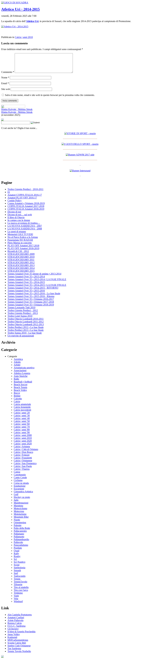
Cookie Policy (15, 200)
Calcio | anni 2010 (24, 37)
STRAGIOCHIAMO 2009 (21, 254)
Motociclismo (20, 508)
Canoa (17, 471)
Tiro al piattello (21, 587)
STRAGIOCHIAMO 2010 (21, 256)
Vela (16, 598)
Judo (16, 500)
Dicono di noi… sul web (20, 214)
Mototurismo (20, 514)
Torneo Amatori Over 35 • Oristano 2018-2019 (31, 304)
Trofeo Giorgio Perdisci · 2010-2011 (25, 189)
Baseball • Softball (23, 381)
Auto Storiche (21, 376)
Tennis (17, 578)
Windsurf (18, 601)
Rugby (17, 556)
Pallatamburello (21, 539)
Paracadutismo (21, 545)
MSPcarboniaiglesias (18, 640)
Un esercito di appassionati (21, 335)
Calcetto (18, 398)
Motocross (19, 511)
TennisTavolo (20, 581)
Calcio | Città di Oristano (26, 449)
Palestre (17, 525)
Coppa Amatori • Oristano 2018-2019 (26, 203)
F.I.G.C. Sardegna (16, 626)
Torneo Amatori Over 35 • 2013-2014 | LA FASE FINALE (37, 279)
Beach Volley (20, 390)
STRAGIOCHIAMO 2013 (21, 265)
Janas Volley (14, 634)
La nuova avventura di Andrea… (24, 223)
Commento (7, 72)
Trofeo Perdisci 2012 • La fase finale (26, 327)
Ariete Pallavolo (15, 620)
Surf (16, 573)
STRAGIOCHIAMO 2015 (21, 271)
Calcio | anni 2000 (23, 435)
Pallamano (19, 533)
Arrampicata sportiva (24, 367)
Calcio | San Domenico (25, 463)
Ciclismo (18, 480)
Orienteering (20, 522)
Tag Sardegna (14, 648)
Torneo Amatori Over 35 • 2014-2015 (26, 282)
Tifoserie (18, 584)
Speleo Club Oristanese (19, 645)
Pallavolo (18, 542)
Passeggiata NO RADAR (20, 240)
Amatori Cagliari (16, 617)
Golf (16, 494)
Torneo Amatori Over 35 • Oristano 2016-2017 (31, 299)
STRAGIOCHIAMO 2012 (21, 262)
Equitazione (19, 486)
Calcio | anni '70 (22, 426)
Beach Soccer (20, 384)
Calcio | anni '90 (22, 432)
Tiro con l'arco (21, 590)
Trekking (18, 593)
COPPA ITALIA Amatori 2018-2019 (26, 209)
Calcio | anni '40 (22, 418)
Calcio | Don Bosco (23, 452)
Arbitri (17, 364)
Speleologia (19, 567)
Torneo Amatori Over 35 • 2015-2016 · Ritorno (31, 296)
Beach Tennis (20, 387)
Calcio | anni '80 (22, 429)
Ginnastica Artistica (23, 491)
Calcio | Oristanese (23, 460)
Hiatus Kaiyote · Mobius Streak (16, 109)
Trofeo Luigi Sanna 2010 (20, 316)
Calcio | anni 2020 (23, 440)
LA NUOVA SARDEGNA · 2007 (25, 226)
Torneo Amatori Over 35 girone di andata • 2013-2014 (34, 273)
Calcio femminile (22, 407)
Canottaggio (20, 474)
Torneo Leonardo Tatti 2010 (21, 307)
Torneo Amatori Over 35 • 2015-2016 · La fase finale (34, 293)
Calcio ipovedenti (22, 410)
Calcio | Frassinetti (23, 457)
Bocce (17, 393)
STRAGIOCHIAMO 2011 (21, 259)
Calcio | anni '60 (22, 424)
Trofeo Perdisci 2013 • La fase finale (26, 330)
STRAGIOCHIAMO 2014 (21, 268)
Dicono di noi (14, 211)
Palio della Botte (22, 528)
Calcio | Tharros (22, 469)
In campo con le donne (19, 220)
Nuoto (17, 519)
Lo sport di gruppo (17, 231)
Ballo (16, 379)
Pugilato (18, 548)
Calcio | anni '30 (22, 415)
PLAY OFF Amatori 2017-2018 (23, 245)
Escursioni (19, 488)
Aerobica (18, 359)
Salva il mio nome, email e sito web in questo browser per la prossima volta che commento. (50, 95)
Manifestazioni (21, 502)
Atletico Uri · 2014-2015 (20, 9)
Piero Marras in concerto (20, 242)
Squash (17, 570)
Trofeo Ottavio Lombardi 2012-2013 (26, 324)
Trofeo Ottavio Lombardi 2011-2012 (26, 321)
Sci (15, 559)
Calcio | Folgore (22, 455)
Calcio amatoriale (22, 404)
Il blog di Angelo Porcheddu (21, 631)
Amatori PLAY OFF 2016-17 (22, 197)
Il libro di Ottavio (16, 217)
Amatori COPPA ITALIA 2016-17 (25, 195)
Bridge (17, 395)
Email (5, 83)
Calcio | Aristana (22, 446)
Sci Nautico (19, 562)
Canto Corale (20, 477)
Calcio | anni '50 (22, 421)
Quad (16, 550)
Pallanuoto (19, 536)
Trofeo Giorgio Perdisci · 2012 (23, 310)
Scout (16, 564)
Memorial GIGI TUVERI (20, 234)
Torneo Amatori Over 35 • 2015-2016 (26, 290)
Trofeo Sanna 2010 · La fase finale (25, 333)
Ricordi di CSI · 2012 (18, 251)
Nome (5, 77)
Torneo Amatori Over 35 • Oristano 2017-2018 (31, 302)
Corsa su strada (21, 483)
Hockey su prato (22, 497)
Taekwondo (19, 576)
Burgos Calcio (15, 623)
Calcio (17, 401)
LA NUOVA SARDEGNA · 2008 (25, 228)
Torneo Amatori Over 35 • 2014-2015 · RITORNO (33, 287)
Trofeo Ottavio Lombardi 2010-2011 (26, 318)
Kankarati (12, 637)
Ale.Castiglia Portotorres (20, 614)
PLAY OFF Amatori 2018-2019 (23, 248)
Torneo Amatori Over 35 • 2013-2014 (26, 276)
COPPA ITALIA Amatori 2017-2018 (26, 206)
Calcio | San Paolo (23, 466)
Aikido (17, 362)
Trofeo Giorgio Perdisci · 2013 (23, 313)
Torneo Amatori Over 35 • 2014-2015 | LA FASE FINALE (37, 285)
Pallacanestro (20, 531)
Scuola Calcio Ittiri (17, 642)
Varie (16, 595)
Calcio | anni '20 (22, 412)
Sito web (5, 89)
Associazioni (20, 370)
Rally (16, 553)
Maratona (18, 505)
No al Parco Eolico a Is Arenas (23, 237)
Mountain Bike (21, 517)
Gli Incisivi (13, 628)
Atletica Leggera (22, 373)
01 (9, 192)
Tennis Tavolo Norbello (19, 651)
